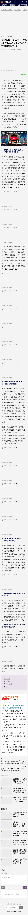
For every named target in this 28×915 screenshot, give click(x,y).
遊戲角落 (10, 36)
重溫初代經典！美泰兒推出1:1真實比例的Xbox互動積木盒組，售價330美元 (20, 852)
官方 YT (6, 687)
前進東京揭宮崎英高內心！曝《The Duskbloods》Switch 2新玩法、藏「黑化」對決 (20, 815)
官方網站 (7, 681)
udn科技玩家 (4, 36)
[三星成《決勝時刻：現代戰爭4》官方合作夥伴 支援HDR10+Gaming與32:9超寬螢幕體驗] (6, 862)
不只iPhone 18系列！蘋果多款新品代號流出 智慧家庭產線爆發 (20, 790)
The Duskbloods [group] (7, 9)
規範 (3, 887)
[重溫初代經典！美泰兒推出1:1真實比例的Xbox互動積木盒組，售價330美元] (6, 853)
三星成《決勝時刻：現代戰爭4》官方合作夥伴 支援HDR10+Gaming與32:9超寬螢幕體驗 (20, 861)
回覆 (25, 887)
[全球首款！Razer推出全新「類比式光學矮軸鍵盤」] (6, 834)
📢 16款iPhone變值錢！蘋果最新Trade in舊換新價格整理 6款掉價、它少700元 (13, 750)
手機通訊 (12, 5)
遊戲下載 (7, 678)
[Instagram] (11, 904)
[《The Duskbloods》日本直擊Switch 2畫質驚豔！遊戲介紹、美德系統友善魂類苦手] (6, 825)
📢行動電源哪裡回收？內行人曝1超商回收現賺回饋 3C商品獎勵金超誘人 (14, 727)
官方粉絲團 (8, 684)
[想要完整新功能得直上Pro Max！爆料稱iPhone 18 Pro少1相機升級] (6, 800)
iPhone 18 (4, 775)
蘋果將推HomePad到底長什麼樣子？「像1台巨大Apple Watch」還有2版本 (20, 781)
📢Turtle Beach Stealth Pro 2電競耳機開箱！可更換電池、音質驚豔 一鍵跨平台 (14, 719)
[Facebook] (8, 904)
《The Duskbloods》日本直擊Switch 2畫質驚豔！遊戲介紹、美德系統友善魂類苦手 (20, 824)
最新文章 (5, 5)
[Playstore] (17, 904)
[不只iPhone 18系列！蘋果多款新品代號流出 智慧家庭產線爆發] (6, 791)
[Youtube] (22, 2)
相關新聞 (4, 809)
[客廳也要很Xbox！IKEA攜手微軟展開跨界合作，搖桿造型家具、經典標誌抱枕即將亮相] (6, 843)
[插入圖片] (21, 887)
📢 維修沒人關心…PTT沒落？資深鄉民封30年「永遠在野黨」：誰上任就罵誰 (13, 736)
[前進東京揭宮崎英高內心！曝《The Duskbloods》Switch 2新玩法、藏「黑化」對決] (6, 816)
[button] (24, 2)
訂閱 (21, 907)
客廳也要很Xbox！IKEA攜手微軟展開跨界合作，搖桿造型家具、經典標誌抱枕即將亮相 (20, 842)
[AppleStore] (20, 904)
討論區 (3, 870)
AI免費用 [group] (17, 9)
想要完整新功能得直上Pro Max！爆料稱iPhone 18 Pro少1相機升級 (20, 799)
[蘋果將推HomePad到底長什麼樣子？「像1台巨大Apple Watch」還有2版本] (6, 782)
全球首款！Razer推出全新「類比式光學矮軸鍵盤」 (20, 833)
